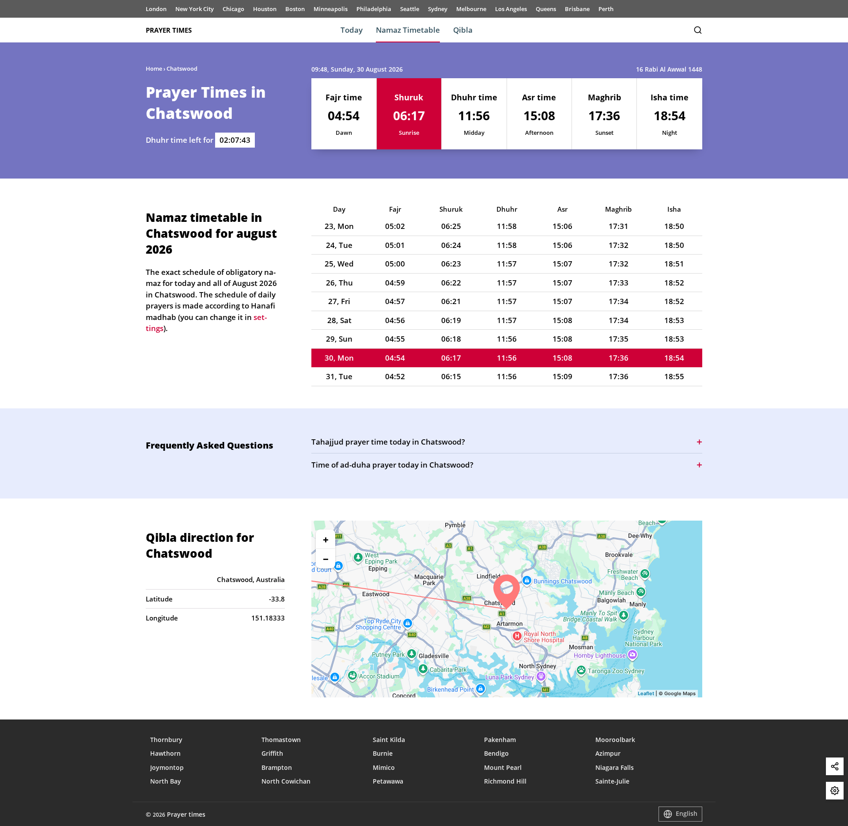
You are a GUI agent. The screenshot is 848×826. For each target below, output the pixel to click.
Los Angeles (511, 9)
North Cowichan (285, 781)
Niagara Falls (614, 767)
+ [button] (325, 539)
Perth (605, 9)
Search (697, 30)
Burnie (383, 753)
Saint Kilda (389, 739)
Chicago (233, 9)
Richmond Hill (505, 781)
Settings (835, 790)
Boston (295, 9)
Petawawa (388, 781)
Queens (546, 9)
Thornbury (166, 739)
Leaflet (646, 693)
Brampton (276, 767)
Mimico (384, 767)
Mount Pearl (503, 767)
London (156, 9)
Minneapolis (331, 9)
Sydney (437, 9)
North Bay (165, 781)
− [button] (325, 558)
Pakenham (500, 739)
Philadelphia (373, 9)
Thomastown (281, 739)
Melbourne (471, 9)
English (686, 813)
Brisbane (577, 9)
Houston (264, 9)
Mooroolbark (615, 739)
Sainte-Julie (612, 781)
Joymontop (167, 767)
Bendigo (496, 753)
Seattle (409, 9)
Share (835, 766)
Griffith (272, 753)
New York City (194, 9)
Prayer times (169, 30)
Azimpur (608, 753)
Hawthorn (165, 753)
